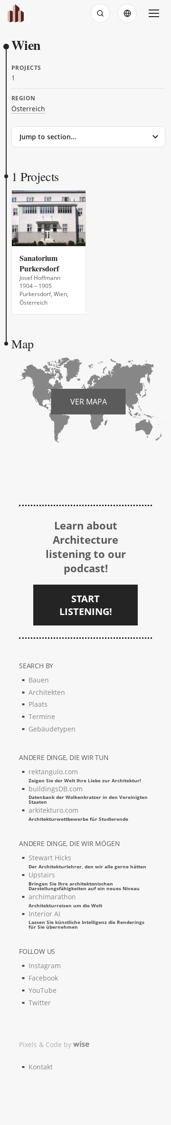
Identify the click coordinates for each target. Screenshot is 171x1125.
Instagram (44, 965)
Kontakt (40, 1066)
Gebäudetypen (52, 728)
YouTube (42, 990)
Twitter (39, 1002)
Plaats (38, 704)
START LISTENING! (85, 605)
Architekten (46, 692)
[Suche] (100, 13)
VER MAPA (88, 401)
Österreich (28, 108)
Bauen (38, 679)
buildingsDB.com (88, 794)
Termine (41, 716)
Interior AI (86, 919)
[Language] (127, 13)
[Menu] (153, 13)
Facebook (43, 977)
